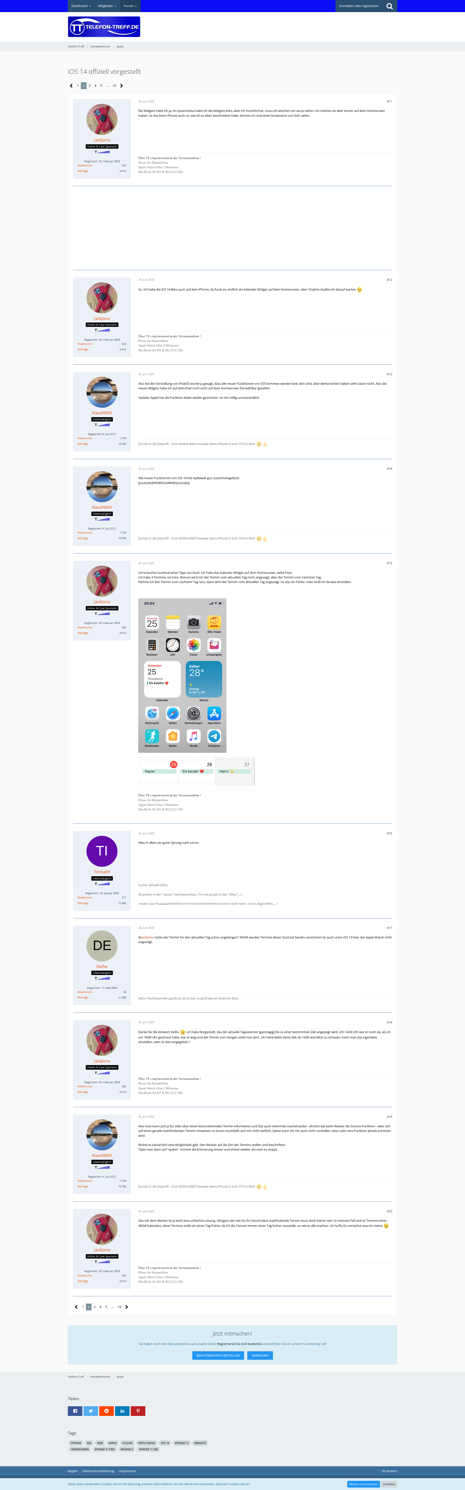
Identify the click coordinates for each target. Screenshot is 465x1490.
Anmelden (260, 1355)
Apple (113, 1443)
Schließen (389, 1484)
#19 (389, 1116)
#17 (389, 928)
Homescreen (80, 1449)
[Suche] (389, 6)
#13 (389, 374)
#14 (389, 468)
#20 (389, 1211)
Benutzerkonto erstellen (218, 1355)
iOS (89, 1443)
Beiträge (83, 171)
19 (114, 85)
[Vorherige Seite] (71, 85)
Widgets (200, 1443)
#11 (389, 101)
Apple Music (146, 1443)
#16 (389, 833)
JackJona (147, 937)
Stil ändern (389, 1471)
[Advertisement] (309, 23)
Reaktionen (85, 165)
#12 (389, 279)
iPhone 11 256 (148, 1449)
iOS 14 (165, 1443)
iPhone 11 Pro (105, 1449)
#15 (389, 563)
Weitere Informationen (363, 1484)
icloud (127, 1443)
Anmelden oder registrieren (359, 6)
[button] (75, 1411)
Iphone (76, 1443)
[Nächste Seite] (121, 85)
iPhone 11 (182, 1443)
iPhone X (127, 1449)
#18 (389, 1022)
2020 (100, 1443)
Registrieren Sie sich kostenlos (239, 1344)
